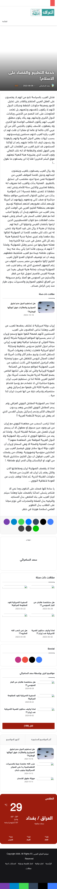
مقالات (28, 868)
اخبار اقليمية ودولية (25, 864)
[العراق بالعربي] (42, 12)
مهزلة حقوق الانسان (26, 778)
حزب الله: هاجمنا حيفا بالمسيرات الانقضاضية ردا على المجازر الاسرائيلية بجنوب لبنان (20, 767)
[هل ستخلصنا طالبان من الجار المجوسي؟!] (42, 592)
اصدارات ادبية (10, 864)
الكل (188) (28, 726)
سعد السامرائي (44, 86)
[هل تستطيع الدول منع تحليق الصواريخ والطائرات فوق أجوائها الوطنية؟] (46, 307)
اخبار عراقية (39, 864)
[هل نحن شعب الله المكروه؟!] (14, 621)
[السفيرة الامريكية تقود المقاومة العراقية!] (14, 592)
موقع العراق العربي (41, 854)
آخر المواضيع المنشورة (41, 739)
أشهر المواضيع (12, 739)
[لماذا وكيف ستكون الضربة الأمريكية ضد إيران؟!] (42, 621)
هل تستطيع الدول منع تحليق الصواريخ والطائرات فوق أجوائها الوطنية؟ (21, 307)
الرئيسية (49, 864)
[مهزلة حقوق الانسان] (45, 782)
